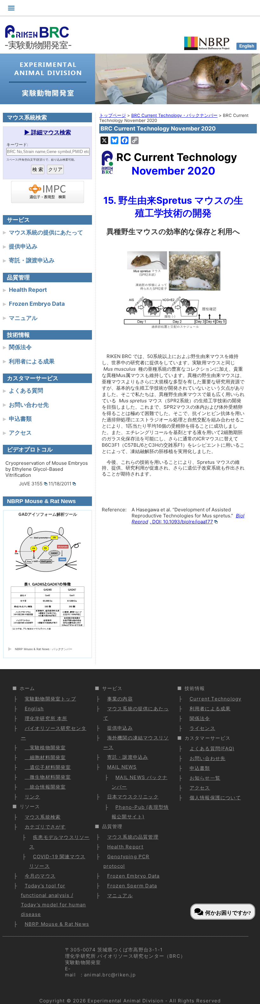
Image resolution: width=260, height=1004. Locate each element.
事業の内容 (120, 699)
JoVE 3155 (30, 484)
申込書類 (20, 418)
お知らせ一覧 (205, 778)
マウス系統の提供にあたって (46, 232)
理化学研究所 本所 (46, 718)
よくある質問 (26, 390)
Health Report (28, 289)
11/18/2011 (60, 484)
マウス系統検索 (43, 817)
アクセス (20, 432)
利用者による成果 (32, 361)
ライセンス (202, 728)
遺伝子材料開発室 (48, 767)
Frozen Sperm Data (132, 886)
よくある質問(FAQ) (212, 748)
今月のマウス (40, 876)
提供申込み (23, 246)
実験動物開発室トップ (50, 699)
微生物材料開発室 (48, 777)
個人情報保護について (215, 798)
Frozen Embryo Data (37, 303)
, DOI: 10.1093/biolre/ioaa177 (188, 519)
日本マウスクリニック (133, 797)
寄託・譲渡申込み (32, 260)
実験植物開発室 (45, 748)
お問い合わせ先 (29, 404)
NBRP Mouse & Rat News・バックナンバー (43, 649)
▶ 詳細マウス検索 (47, 132)
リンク (32, 797)
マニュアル (23, 318)
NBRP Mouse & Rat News (57, 924)
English (34, 709)
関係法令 (20, 347)
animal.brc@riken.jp (110, 975)
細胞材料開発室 (45, 757)
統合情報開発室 (45, 787)
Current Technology (216, 699)
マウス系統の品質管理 (133, 837)
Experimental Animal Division (126, 1001)
